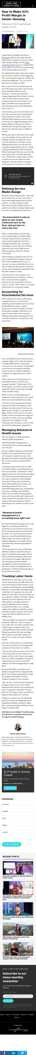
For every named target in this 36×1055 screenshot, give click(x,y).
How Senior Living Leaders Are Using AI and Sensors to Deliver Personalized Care (17, 897)
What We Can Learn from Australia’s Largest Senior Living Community (16, 958)
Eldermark (6, 57)
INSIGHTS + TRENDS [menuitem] (27, 1014)
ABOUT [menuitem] (8, 1014)
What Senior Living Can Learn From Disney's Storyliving (16, 938)
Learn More (10, 788)
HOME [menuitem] (2, 1014)
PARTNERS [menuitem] (15, 1014)
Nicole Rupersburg (9, 31)
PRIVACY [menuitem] (17, 1017)
